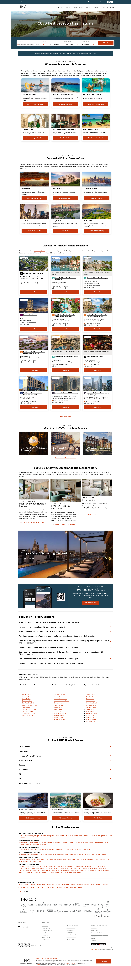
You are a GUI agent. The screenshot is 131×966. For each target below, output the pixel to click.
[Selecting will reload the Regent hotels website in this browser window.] (31, 904)
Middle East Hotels (25, 861)
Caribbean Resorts (34, 842)
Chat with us (45, 939)
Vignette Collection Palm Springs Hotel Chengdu (98, 394)
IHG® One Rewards (108, 7)
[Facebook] (19, 926)
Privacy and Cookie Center (97, 932)
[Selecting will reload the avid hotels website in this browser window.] (72, 911)
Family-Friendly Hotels (26, 849)
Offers (68, 7)
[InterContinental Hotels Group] (23, 7)
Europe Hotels (35, 859)
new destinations (39, 251)
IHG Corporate (70, 939)
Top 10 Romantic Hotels (44, 866)
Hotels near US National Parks (44, 849)
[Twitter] (23, 926)
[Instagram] (27, 926)
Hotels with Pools (65, 836)
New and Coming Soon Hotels (49, 836)
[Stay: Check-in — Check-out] (52, 44)
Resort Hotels (95, 836)
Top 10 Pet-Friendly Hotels (46, 870)
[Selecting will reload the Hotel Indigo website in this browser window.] (76, 904)
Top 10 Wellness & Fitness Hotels (84, 866)
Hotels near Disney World (82, 849)
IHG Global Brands (47, 930)
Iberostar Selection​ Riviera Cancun (66, 356)
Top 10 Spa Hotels (53, 872)
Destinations (59, 7)
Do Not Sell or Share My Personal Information (99, 935)
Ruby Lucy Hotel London (95, 356)
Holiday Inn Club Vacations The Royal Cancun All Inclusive (65, 315)
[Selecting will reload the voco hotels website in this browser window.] (93, 904)
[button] (110, 2)
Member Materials (71, 937)
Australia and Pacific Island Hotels (60, 859)
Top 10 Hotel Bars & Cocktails (62, 866)
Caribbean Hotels (24, 859)
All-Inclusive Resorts (47, 842)
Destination (21, 41)
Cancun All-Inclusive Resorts (64, 842)
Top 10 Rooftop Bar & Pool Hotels (35, 872)
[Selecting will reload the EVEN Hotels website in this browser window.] (41, 911)
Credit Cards (96, 7)
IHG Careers (45, 926)
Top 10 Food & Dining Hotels (54, 868)
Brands (88, 7)
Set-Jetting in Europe (64, 854)
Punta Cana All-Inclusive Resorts (35, 845)
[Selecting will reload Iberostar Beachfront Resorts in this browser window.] (23, 911)
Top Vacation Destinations (48, 854)
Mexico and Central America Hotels (83, 859)
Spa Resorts (104, 836)
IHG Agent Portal (46, 935)
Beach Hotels (23, 842)
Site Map (93, 938)
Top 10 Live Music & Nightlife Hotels (90, 868)
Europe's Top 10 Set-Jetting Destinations (45, 553)
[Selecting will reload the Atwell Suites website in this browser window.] (79, 911)
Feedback (93, 940)
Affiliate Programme (47, 937)
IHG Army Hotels (71, 928)
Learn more (95, 949)
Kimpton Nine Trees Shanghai (33, 273)
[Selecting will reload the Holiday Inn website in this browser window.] (57, 911)
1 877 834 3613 (36, 945)
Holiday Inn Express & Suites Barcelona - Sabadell (32, 394)
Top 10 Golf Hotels (71, 868)
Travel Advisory (70, 930)
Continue (103, 961)
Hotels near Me (24, 854)
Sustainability (70, 932)
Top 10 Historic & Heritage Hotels (85, 870)
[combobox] (29, 44)
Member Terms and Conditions (99, 925)
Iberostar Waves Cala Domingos (97, 278)
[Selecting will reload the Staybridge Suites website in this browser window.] (89, 911)
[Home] (21, 891)
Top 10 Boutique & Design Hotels (70, 872)
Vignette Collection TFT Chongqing (66, 393)
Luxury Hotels (34, 854)
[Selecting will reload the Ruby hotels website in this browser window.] (100, 904)
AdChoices (94, 928)
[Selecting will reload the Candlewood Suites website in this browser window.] (107, 911)
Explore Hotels (46, 928)
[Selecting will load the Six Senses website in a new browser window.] (23, 904)
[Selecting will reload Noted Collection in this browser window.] (85, 904)
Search (105, 43)
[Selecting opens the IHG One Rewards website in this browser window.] (102, 915)
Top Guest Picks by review (27, 866)
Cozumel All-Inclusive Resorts (84, 842)
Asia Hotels (44, 859)
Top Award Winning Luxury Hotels (95, 854)
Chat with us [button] (24, 2)
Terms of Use (94, 930)
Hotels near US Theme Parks (64, 849)
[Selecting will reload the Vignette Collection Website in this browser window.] (57, 904)
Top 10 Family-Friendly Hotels (34, 868)
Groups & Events (77, 7)
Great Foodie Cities (25, 836)
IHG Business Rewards (72, 925)
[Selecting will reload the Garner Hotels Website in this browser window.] (65, 911)
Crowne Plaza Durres (30, 315)
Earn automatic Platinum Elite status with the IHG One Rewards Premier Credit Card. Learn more (65, 53)
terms (88, 961)
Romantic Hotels (77, 836)
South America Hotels (102, 859)
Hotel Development (47, 932)
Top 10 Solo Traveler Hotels (65, 870)
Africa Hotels (36, 861)
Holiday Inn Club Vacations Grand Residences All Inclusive (34, 352)
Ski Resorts (86, 836)
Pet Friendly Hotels (77, 854)
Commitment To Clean (72, 934)
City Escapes (35, 836)
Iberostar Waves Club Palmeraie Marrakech (65, 278)
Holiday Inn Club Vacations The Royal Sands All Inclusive (97, 315)
